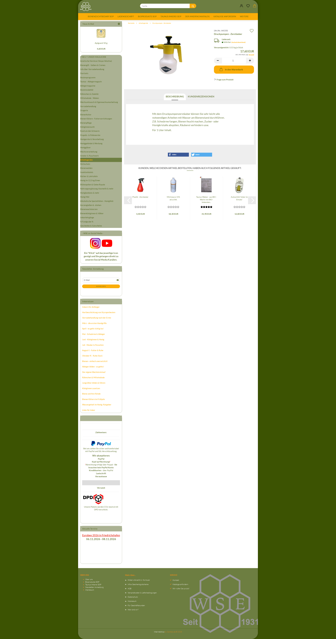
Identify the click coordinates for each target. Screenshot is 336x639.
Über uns (89, 579)
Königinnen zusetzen (91, 388)
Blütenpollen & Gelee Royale (92, 184)
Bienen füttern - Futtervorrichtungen (96, 118)
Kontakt (176, 580)
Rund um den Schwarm (89, 131)
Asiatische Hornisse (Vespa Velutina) (96, 61)
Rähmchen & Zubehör (89, 94)
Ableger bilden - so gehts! (93, 366)
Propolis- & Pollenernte (90, 135)
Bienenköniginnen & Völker (92, 213)
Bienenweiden (86, 168)
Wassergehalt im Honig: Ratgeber (96, 404)
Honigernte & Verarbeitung (92, 139)
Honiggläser (85, 147)
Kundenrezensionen (201, 96)
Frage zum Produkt (225, 79)
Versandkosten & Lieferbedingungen (142, 593)
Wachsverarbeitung (88, 151)
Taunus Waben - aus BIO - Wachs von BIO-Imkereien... (206, 199)
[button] (241, 5)
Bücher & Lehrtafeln (89, 176)
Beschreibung (175, 96)
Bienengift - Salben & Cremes (92, 65)
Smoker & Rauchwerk (89, 156)
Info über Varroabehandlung (92, 69)
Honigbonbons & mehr (89, 193)
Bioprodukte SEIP (147, 16)
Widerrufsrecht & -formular (139, 580)
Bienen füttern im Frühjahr (93, 399)
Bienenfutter (85, 114)
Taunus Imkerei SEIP (171, 16)
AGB (129, 588)
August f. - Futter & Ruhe (92, 350)
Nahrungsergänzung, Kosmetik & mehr (96, 188)
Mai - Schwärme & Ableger (93, 334)
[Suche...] (193, 6)
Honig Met (84, 197)
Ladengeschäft (126, 16)
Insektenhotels (86, 172)
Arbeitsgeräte (86, 160)
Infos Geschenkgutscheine (138, 584)
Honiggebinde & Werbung (91, 143)
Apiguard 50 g (101, 43)
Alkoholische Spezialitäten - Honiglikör (97, 201)
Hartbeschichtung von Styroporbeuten (98, 312)
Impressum (89, 590)
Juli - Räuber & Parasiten (93, 345)
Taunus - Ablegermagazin (91, 81)
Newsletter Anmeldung (94, 587)
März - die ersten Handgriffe (94, 323)
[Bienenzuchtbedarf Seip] (86, 6)
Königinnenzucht (87, 127)
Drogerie (84, 110)
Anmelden (101, 286)
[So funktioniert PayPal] (101, 443)
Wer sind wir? (133, 609)
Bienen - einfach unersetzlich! (95, 361)
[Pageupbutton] (329, 634)
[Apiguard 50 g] (101, 33)
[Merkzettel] (248, 5)
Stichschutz (85, 164)
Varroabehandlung (88, 106)
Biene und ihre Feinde (91, 393)
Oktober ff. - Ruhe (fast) (92, 355)
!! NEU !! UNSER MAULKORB (93, 57)
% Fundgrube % (86, 221)
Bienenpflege (86, 123)
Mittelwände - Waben (89, 98)
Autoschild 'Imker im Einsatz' (239, 198)
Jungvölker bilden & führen (93, 383)
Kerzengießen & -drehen (90, 205)
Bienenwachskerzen (89, 209)
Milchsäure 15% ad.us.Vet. (173, 198)
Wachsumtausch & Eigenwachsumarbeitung (99, 102)
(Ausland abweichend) (238, 42)
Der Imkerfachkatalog (197, 16)
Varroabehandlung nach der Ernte (96, 317)
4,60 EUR (101, 48)
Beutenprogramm (87, 77)
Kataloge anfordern (225, 16)
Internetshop (159, 632)
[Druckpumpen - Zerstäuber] (168, 55)
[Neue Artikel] (119, 23)
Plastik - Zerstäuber (140, 197)
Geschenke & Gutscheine (91, 225)
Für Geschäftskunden (136, 605)
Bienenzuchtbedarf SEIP (101, 16)
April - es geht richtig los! (93, 328)
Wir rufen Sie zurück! (181, 588)
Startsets (84, 73)
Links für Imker (88, 410)
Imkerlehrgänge (87, 217)
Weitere (244, 16)
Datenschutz (133, 597)
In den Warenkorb (234, 69)
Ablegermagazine (87, 86)
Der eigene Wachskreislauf (93, 372)
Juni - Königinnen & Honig (93, 339)
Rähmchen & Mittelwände (93, 377)
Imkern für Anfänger (91, 307)
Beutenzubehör (86, 90)
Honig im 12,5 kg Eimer (90, 180)
